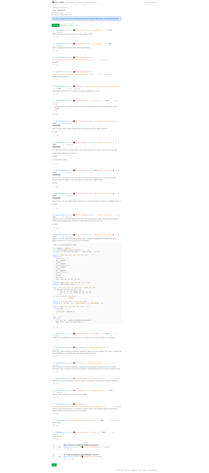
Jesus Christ (96, 378)
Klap (93, 420)
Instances (134, 470)
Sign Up (154, 2)
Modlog (127, 470)
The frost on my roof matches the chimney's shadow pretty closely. (70, 60)
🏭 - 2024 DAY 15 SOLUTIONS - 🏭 (104, 193)
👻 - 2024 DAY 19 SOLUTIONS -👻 (104, 121)
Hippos (94, 432)
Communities (70, 2)
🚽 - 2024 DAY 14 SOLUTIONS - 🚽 (104, 215)
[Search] (145, 2)
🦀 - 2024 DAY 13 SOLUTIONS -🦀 (104, 234)
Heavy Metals (95, 333)
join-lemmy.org (151, 470)
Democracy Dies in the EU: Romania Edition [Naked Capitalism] (103, 86)
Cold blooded (95, 100)
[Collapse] (53, 30)
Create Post (79, 2)
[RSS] (94, 25)
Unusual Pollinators (97, 30)
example (96, 91)
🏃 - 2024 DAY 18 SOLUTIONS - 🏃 (104, 142)
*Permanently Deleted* (97, 390)
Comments (63, 25)
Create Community (90, 2)
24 (66, 459)
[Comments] (59, 447)
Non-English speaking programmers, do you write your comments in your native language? (76, 406)
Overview (55, 25)
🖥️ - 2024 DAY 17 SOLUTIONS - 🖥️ (104, 170)
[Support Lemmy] (97, 2)
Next (54, 465)
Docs (139, 470)
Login (148, 2)
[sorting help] (91, 25)
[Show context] (104, 30)
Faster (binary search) (60, 159)
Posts (71, 25)
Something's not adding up (95, 347)
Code (55, 132)
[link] (106, 30)
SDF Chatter (59, 2)
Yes (56, 104)
